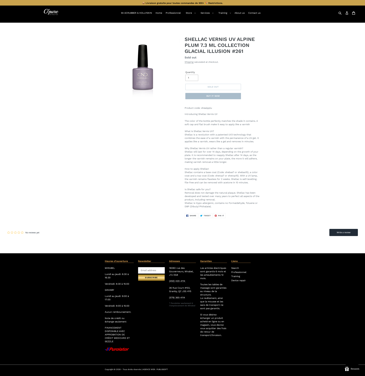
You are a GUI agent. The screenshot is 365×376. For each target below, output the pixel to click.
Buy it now (213, 96)
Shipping (189, 62)
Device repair (238, 280)
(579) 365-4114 (177, 297)
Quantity (190, 72)
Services (205, 13)
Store (189, 13)
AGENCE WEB (149, 369)
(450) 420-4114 (177, 281)
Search (235, 268)
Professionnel (238, 272)
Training (222, 13)
